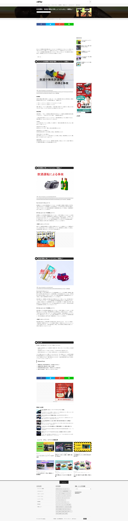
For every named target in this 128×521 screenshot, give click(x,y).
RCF (44, 471)
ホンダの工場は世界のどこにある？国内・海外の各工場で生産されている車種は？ (56, 420)
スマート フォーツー (67, 472)
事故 (69, 504)
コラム (66, 493)
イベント (57, 493)
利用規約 (55, 518)
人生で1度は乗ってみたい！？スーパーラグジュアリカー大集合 (53, 409)
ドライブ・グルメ (40, 496)
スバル (57, 495)
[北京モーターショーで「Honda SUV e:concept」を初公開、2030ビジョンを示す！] (38, 433)
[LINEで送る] (69, 24)
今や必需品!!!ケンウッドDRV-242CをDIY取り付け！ (82, 455)
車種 (57, 513)
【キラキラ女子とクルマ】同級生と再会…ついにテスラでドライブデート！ (55, 415)
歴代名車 (39, 504)
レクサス (64, 504)
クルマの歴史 (62, 493)
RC (43, 471)
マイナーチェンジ (59, 502)
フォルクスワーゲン (66, 497)
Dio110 (84, 472)
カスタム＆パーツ (40, 491)
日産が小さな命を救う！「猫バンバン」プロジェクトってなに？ (48, 369)
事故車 (57, 506)
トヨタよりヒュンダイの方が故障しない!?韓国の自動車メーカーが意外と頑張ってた (57, 426)
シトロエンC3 (62, 472)
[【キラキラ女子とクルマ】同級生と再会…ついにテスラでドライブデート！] (38, 417)
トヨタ (57, 497)
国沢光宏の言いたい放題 (63, 506)
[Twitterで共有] (50, 24)
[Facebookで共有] (41, 24)
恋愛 (70, 506)
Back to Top (64, 482)
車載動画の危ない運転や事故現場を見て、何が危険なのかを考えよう (48, 364)
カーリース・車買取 (41, 488)
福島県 (60, 511)
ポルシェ (64, 500)
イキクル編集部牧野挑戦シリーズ (66, 491)
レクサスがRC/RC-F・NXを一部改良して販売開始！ (44, 474)
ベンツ (57, 500)
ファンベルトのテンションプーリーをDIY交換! (45, 456)
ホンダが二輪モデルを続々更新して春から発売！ (82, 475)
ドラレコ (86, 453)
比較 (57, 511)
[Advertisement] (55, 35)
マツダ (64, 502)
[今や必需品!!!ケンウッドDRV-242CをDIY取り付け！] (78, 53)
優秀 (66, 453)
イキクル (44, 518)
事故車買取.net (77, 493)
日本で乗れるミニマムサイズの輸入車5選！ (63, 475)
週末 (63, 513)
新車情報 (39, 501)
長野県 (66, 513)
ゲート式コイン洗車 (63, 453)
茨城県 (63, 511)
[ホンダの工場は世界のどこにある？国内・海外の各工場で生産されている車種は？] (38, 422)
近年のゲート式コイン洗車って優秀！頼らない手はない (64, 455)
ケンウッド (83, 453)
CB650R (76, 472)
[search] (90, 489)
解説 (66, 511)
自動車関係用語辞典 (78, 492)
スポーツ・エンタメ (41, 493)
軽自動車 (60, 513)
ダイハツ (66, 495)
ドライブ (61, 497)
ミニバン (67, 502)
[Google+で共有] (59, 24)
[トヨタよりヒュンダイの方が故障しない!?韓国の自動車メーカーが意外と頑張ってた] (38, 428)
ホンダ (60, 500)
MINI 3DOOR (58, 472)
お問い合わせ (74, 518)
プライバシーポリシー (67, 518)
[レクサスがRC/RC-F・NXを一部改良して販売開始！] (78, 58)
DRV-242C (80, 453)
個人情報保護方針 (60, 518)
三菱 (67, 504)
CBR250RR (78, 472)
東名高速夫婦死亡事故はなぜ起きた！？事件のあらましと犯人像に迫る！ (49, 367)
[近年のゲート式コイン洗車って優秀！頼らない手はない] (78, 47)
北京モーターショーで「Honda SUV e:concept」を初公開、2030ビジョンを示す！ (56, 431)
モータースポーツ (59, 504)
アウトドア (58, 491)
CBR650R (82, 472)
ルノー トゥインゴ (61, 473)
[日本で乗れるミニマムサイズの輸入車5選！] (78, 64)
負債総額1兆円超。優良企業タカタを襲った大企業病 (46, 366)
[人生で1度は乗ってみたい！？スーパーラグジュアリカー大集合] (38, 411)
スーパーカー (61, 495)
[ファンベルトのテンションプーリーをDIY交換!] (78, 42)
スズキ (69, 493)
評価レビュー (40, 506)
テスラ (69, 495)
